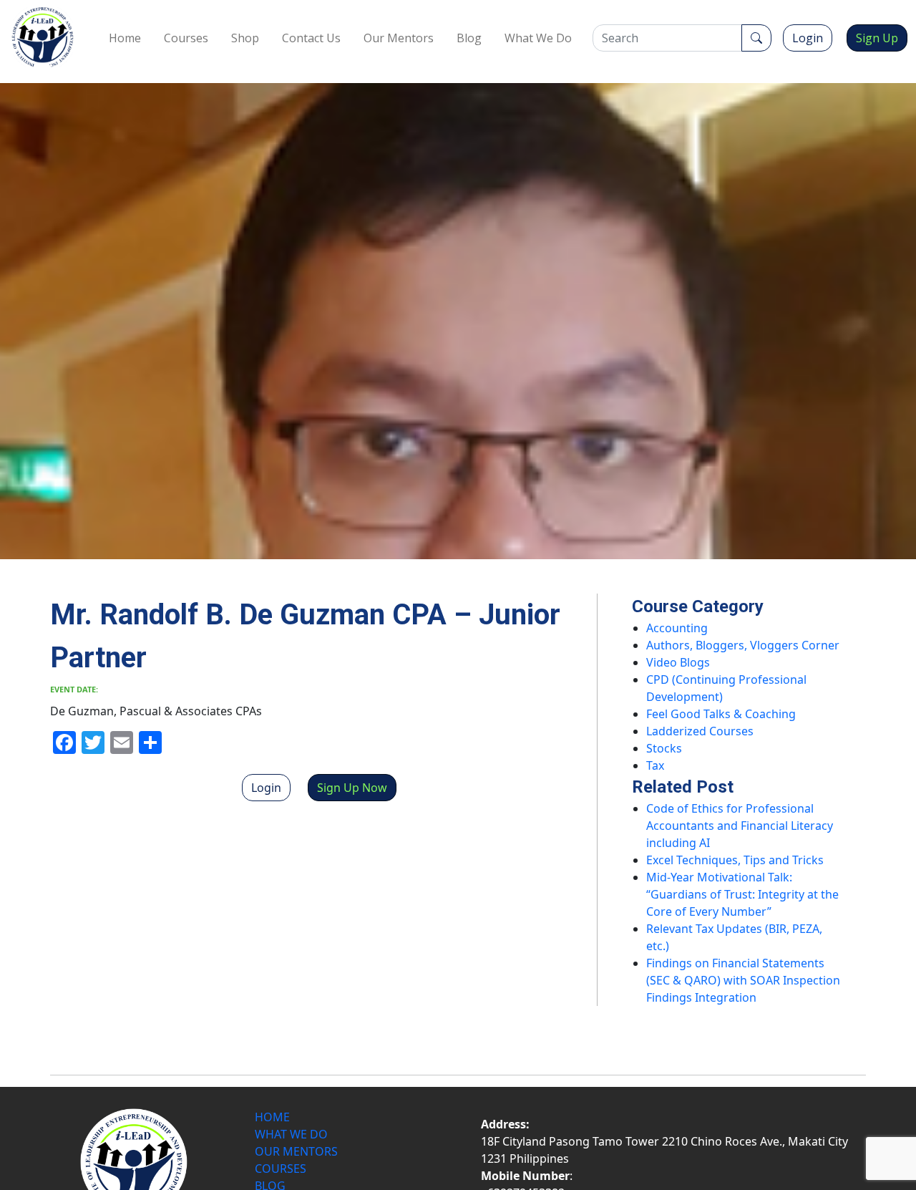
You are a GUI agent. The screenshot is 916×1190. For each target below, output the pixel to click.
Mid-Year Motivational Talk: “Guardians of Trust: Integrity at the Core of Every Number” (742, 894)
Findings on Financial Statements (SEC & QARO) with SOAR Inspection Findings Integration (743, 980)
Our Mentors (399, 38)
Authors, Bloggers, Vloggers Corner (742, 645)
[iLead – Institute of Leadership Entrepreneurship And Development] (43, 37)
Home (125, 38)
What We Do (538, 38)
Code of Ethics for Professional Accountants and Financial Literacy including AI (739, 825)
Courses (186, 38)
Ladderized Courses (700, 731)
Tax (655, 765)
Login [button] (807, 38)
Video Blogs (678, 662)
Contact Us (311, 38)
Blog (469, 38)
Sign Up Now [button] (352, 787)
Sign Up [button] (877, 38)
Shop (245, 38)
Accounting (677, 628)
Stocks (664, 748)
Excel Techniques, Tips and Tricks (735, 860)
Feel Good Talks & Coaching (721, 714)
